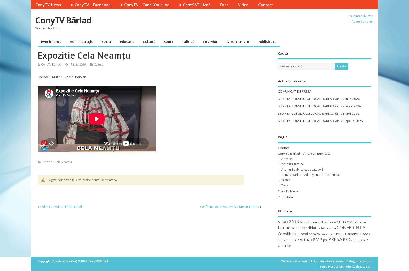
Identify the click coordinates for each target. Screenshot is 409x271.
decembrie (326, 234)
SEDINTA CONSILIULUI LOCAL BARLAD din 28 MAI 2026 (318, 113)
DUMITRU (339, 234)
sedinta (355, 240)
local (300, 240)
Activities (287, 159)
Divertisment (238, 41)
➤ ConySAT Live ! (194, 4)
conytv (314, 233)
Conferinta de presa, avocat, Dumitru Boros (229, 207)
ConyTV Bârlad (63, 20)
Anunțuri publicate (360, 16)
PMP (317, 239)
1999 (284, 222)
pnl (325, 240)
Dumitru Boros (358, 234)
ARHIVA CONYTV (345, 222)
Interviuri (210, 41)
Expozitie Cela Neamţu (57, 162)
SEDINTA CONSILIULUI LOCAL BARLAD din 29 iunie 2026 (319, 106)
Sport (168, 41)
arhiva (329, 222)
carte (320, 228)
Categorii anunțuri (359, 261)
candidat (309, 228)
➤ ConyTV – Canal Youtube (144, 4)
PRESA (335, 239)
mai (308, 239)
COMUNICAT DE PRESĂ (294, 91)
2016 (294, 222)
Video (243, 4)
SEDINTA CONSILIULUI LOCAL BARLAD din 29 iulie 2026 (319, 99)
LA (294, 240)
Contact (265, 4)
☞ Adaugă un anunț (361, 21)
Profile (285, 180)
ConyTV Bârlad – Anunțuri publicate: (304, 153)
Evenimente (51, 41)
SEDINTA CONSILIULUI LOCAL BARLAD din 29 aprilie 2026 (320, 121)
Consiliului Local (293, 233)
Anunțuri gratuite (292, 164)
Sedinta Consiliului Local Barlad (61, 207)
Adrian (303, 222)
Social (107, 41)
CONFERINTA (351, 227)
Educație (127, 41)
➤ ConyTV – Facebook (91, 4)
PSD (346, 239)
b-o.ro (361, 222)
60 (279, 222)
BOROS (296, 228)
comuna (330, 228)
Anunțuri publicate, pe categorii (302, 169)
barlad (284, 227)
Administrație (81, 41)
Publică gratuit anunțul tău (299, 261)
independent (285, 240)
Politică (188, 41)
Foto (224, 4)
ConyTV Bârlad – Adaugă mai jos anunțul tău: (311, 175)
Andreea (312, 222)
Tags (284, 185)
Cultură (149, 41)
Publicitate (267, 41)
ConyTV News (48, 4)
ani (321, 221)
